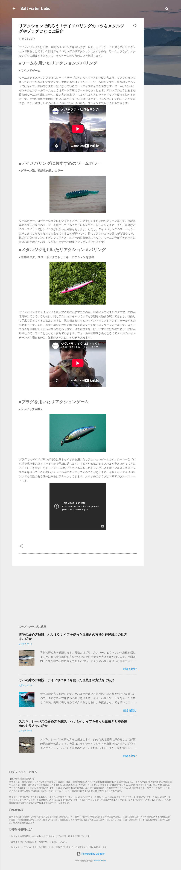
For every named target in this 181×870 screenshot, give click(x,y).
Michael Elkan (100, 861)
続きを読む (130, 669)
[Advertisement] (157, 71)
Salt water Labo (35, 8)
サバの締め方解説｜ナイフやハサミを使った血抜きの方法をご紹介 (66, 680)
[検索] (167, 9)
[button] (134, 26)
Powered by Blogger (93, 853)
